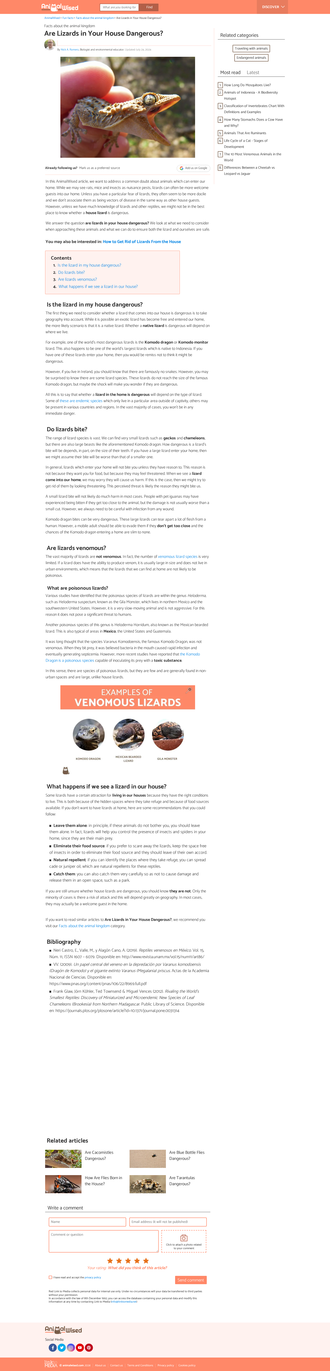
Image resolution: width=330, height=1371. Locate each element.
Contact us (116, 1365)
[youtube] (80, 1348)
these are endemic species (81, 401)
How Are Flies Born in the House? (103, 1181)
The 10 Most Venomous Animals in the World (252, 157)
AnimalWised (52, 18)
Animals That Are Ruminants (245, 133)
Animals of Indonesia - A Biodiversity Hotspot (251, 96)
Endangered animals (251, 58)
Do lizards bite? (71, 272)
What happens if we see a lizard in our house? (98, 286)
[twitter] (62, 1348)
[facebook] (53, 1348)
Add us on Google (196, 168)
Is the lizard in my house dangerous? (89, 265)
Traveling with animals (251, 49)
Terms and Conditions (140, 1365)
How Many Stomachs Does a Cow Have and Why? (253, 123)
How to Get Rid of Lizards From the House (142, 241)
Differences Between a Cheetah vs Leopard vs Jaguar (249, 171)
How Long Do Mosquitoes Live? (247, 85)
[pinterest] (89, 1348)
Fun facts (67, 18)
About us (100, 1365)
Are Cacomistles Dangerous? (99, 1156)
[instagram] (71, 1348)
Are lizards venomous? (77, 279)
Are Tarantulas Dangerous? (182, 1181)
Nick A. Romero (70, 49)
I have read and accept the (77, 1277)
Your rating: (96, 1268)
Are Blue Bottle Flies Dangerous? (187, 1156)
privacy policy (93, 1277)
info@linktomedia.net (123, 1301)
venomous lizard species (178, 556)
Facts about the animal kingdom (95, 18)
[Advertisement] (128, 1075)
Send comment (191, 1280)
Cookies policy (187, 1365)
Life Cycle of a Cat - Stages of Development (246, 144)
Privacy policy (166, 1365)
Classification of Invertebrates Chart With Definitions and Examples (254, 109)
